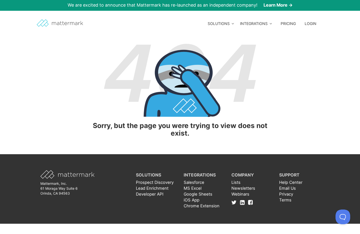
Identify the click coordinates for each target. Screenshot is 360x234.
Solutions (220, 23)
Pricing (288, 23)
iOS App (191, 200)
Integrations (255, 23)
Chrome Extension (201, 205)
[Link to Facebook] (250, 202)
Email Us (287, 188)
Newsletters (243, 188)
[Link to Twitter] (235, 202)
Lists (235, 182)
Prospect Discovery (155, 182)
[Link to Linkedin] (243, 202)
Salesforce (194, 182)
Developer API (149, 194)
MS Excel (193, 188)
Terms (285, 200)
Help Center (290, 182)
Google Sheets (198, 194)
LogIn (310, 23)
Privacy (286, 194)
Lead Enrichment (152, 188)
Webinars (240, 194)
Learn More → (278, 5)
